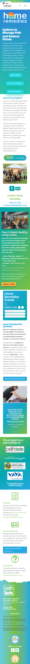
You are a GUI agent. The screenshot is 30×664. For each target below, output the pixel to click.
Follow (17, 188)
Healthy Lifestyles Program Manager (13, 625)
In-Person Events (14, 91)
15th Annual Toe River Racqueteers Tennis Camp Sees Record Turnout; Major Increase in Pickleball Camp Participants (15, 629)
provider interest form (19, 512)
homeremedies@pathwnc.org (15, 205)
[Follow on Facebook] (11, 188)
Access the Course (14, 83)
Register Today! (8, 284)
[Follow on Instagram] (17, 650)
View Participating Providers (15, 379)
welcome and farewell (9, 623)
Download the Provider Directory (13, 549)
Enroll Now (14, 75)
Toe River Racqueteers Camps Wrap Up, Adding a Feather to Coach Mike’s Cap (14, 619)
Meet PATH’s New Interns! (10, 616)
